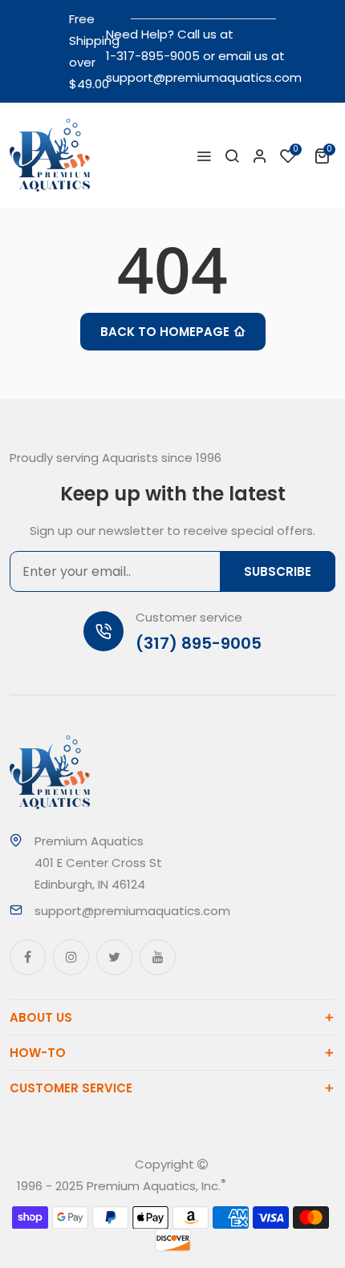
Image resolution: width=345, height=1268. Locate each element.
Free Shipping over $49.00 (94, 51)
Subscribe (277, 571)
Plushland (301, 1185)
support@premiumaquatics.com (204, 77)
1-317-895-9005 (153, 55)
